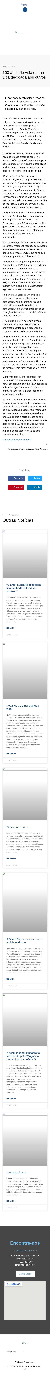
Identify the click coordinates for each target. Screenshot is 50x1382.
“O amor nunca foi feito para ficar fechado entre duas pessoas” (23, 588)
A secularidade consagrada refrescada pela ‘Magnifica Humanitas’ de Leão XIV (23, 1056)
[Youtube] (36, 1352)
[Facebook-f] (31, 1352)
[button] (25, 17)
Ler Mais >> (11, 628)
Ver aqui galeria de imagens (17, 439)
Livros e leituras (16, 1172)
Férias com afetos (17, 827)
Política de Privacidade (24, 1362)
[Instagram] (41, 1352)
